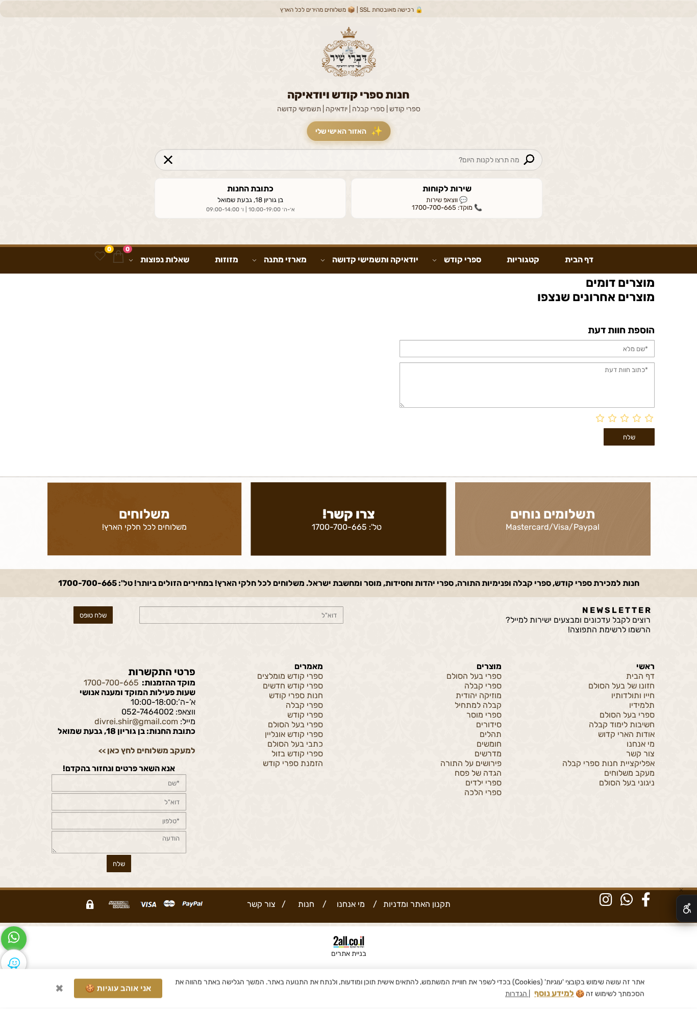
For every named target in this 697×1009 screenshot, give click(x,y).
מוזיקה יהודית (479, 695)
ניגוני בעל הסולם (627, 782)
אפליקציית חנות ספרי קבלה (608, 763)
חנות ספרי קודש (296, 695)
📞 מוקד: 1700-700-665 (447, 207)
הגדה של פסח (478, 773)
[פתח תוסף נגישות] (686, 908)
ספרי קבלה (483, 686)
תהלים (491, 734)
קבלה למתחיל (478, 705)
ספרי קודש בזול (297, 753)
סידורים (489, 724)
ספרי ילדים (483, 782)
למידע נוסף (554, 995)
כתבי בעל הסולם (295, 744)
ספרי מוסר (484, 715)
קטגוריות (523, 259)
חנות (304, 904)
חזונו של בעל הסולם (621, 686)
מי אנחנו (641, 744)
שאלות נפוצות (164, 259)
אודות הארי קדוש (626, 734)
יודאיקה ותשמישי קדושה (375, 259)
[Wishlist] (100, 256)
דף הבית (579, 259)
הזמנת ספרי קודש (293, 763)
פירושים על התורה (471, 763)
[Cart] (118, 256)
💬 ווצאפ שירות (446, 200)
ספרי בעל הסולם (627, 715)
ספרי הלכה (483, 792)
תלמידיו (642, 705)
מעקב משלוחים (629, 773)
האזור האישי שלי (348, 131)
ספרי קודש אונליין (294, 734)
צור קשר (640, 753)
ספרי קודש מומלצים (290, 676)
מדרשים (488, 753)
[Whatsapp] (13, 939)
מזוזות (226, 259)
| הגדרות (517, 995)
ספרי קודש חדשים (293, 686)
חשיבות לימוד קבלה (622, 724)
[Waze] (13, 962)
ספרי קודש (462, 259)
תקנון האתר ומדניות (416, 904)
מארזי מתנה (285, 259)
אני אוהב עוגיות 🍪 (118, 990)
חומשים (489, 744)
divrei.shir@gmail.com (136, 721)
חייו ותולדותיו (633, 695)
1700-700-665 (339, 527)
